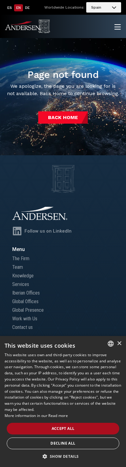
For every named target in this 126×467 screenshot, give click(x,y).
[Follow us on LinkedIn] (17, 231)
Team (17, 267)
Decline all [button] (62, 443)
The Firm (20, 258)
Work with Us (24, 319)
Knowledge (23, 276)
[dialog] (63, 401)
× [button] (119, 343)
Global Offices (25, 301)
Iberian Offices (26, 293)
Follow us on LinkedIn (48, 231)
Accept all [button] (63, 428)
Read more (58, 415)
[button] (63, 456)
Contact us (22, 327)
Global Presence (28, 310)
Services (20, 284)
